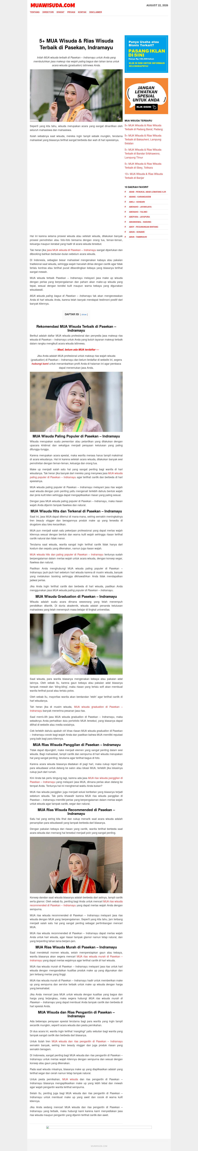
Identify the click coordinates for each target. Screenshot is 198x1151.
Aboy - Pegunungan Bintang (143, 226)
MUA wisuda (70, 1079)
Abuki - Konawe (137, 231)
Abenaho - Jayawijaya (140, 206)
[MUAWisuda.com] (53, 5)
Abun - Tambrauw (138, 236)
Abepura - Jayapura (139, 216)
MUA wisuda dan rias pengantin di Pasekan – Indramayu (87, 1041)
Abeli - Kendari (137, 201)
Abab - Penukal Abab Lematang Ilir (147, 191)
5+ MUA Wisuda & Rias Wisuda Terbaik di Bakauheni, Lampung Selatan (143, 139)
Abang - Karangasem (140, 196)
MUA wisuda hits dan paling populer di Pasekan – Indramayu (66, 554)
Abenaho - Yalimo (138, 211)
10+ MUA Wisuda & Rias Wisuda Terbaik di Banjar (144, 175)
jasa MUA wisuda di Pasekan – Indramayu (71, 250)
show (84, 314)
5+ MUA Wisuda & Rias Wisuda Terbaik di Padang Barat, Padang (144, 127)
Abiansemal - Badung (140, 221)
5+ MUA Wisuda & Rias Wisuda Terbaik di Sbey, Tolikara (143, 165)
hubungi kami (40, 364)
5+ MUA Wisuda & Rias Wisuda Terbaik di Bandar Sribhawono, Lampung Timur (143, 153)
